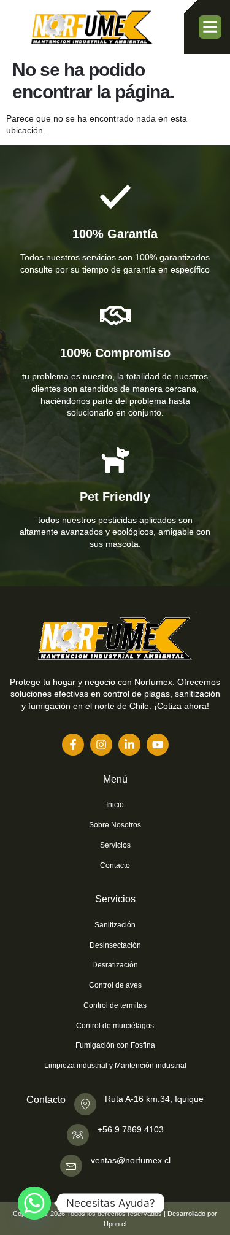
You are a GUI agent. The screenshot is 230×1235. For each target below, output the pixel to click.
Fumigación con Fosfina (115, 1045)
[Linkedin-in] (129, 745)
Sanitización (115, 925)
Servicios (115, 845)
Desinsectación (115, 945)
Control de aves (115, 985)
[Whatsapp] (34, 1203)
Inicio (115, 804)
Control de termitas (115, 1005)
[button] (210, 27)
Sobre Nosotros (115, 825)
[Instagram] (101, 745)
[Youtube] (158, 745)
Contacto (115, 865)
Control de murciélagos (115, 1025)
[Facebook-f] (73, 745)
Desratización (115, 965)
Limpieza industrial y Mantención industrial (115, 1065)
